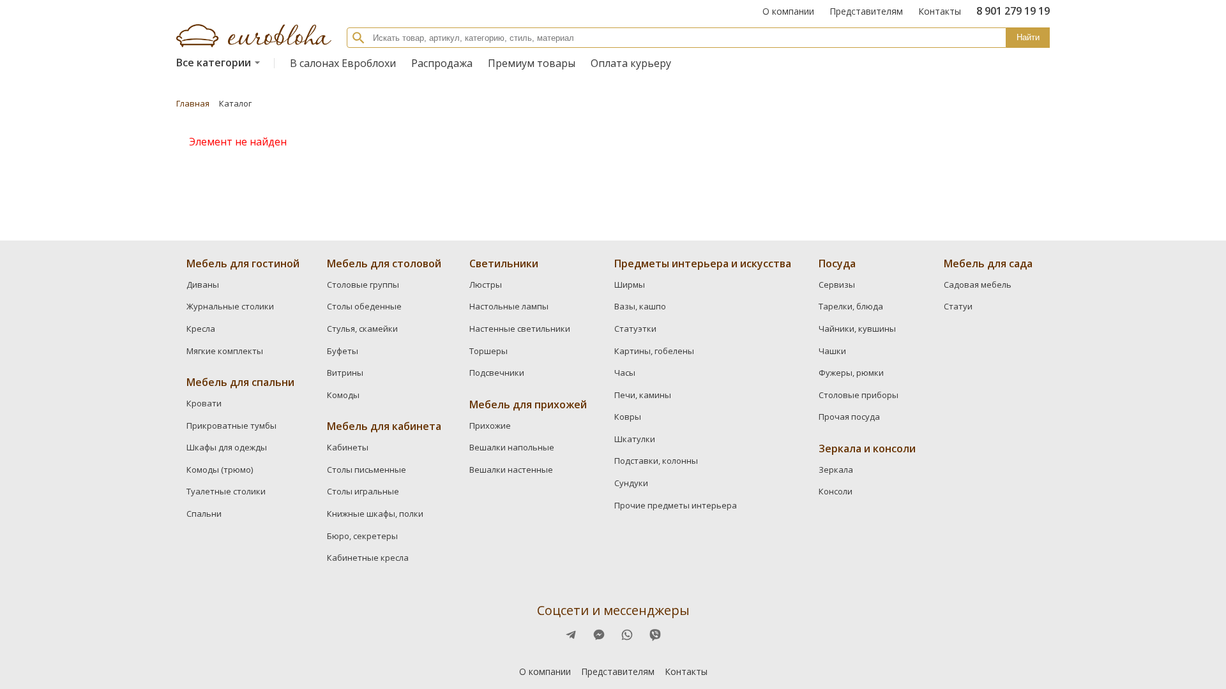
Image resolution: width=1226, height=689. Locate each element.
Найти (1028, 37)
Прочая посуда (849, 416)
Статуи (958, 306)
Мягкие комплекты (224, 351)
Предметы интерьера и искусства (702, 263)
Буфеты (342, 351)
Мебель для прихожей (528, 404)
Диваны (202, 284)
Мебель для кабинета (384, 426)
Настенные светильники (519, 328)
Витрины (345, 372)
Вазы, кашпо (640, 306)
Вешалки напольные (511, 447)
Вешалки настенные (511, 469)
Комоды (343, 395)
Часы (624, 372)
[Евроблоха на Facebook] (571, 635)
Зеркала (836, 469)
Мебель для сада (988, 263)
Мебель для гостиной (242, 263)
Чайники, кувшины (857, 328)
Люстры (485, 284)
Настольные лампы (509, 306)
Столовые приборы (858, 395)
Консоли (835, 491)
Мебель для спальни (240, 382)
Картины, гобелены (654, 351)
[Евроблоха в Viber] (655, 635)
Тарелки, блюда (851, 306)
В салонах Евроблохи (343, 63)
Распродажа (442, 63)
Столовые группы (363, 284)
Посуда (837, 263)
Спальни (204, 513)
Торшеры (488, 351)
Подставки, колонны (656, 460)
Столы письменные (366, 469)
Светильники (503, 263)
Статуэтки (635, 328)
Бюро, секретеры (362, 536)
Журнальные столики (230, 306)
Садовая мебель (977, 284)
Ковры (627, 416)
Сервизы (837, 284)
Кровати (204, 403)
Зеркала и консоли (867, 448)
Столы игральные (363, 491)
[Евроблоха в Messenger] (599, 635)
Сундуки (631, 483)
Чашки (832, 351)
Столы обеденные (364, 306)
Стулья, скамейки (362, 328)
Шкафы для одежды (226, 447)
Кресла (200, 328)
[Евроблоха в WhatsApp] (627, 635)
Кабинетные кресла (368, 557)
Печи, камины (642, 395)
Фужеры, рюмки (851, 372)
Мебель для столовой (384, 263)
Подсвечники (496, 372)
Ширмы (629, 284)
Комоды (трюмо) (219, 469)
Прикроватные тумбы (231, 425)
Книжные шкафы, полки (375, 513)
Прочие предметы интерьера (675, 505)
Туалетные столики (226, 491)
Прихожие (490, 425)
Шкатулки (634, 439)
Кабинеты (347, 447)
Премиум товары (531, 63)
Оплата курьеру (631, 63)
